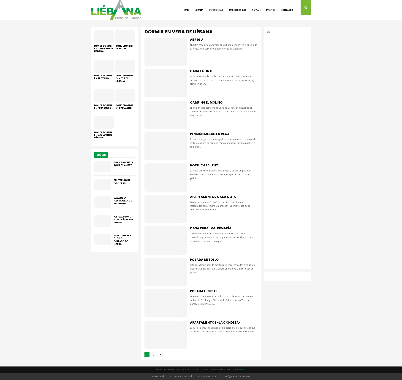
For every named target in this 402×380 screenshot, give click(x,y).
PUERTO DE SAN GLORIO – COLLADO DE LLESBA (122, 240)
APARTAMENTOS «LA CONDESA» (215, 322)
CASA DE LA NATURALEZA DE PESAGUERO (123, 200)
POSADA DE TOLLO (204, 259)
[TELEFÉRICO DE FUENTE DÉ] (102, 184)
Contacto (287, 9)
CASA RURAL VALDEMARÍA (210, 228)
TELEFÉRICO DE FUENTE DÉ (122, 181)
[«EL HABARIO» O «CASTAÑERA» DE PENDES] (102, 221)
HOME (186, 9)
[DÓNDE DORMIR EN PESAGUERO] (104, 95)
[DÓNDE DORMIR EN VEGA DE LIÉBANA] (125, 66)
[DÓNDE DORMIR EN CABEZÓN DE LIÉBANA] (104, 122)
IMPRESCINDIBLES (237, 9)
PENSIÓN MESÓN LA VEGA (210, 134)
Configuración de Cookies (237, 376)
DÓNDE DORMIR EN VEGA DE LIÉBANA (124, 78)
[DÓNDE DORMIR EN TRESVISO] (104, 66)
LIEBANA (199, 9)
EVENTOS (271, 9)
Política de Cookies (207, 376)
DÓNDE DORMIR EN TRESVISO (103, 77)
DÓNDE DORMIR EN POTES (124, 47)
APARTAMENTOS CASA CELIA (213, 197)
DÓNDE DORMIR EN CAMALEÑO (124, 107)
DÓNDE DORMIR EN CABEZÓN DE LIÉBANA (103, 135)
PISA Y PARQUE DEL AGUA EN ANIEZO (124, 164)
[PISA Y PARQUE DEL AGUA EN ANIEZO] (102, 166)
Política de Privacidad (181, 376)
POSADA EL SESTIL (204, 291)
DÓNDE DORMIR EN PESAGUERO (103, 107)
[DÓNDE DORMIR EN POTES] (125, 36)
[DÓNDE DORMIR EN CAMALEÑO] (125, 95)
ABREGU (196, 39)
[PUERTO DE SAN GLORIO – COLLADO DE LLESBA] (102, 239)
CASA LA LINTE (201, 71)
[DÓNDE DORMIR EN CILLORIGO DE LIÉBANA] (104, 36)
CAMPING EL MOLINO (206, 102)
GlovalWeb (241, 369)
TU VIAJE (256, 9)
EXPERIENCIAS (216, 9)
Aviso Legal (158, 376)
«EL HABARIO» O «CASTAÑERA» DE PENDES (123, 219)
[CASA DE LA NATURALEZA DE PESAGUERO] (102, 202)
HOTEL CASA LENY (204, 165)
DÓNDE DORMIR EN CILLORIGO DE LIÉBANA (103, 48)
